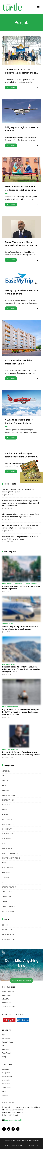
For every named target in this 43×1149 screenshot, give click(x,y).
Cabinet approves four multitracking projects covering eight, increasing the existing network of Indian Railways (20, 502)
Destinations (8, 800)
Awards (5, 781)
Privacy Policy (32, 1146)
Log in (5, 925)
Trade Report (12, 707)
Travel (5, 901)
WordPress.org (8, 939)
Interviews (6, 839)
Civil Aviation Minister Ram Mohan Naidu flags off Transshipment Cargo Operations (20, 515)
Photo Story (7, 868)
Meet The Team (8, 991)
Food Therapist (8, 824)
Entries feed (7, 930)
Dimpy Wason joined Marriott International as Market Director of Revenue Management (21, 244)
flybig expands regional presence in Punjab (21, 129)
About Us (5, 999)
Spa (3, 882)
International (8, 834)
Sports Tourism (9, 887)
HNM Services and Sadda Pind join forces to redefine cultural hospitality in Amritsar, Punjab (20, 188)
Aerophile (6, 624)
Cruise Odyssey (8, 795)
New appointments (10, 853)
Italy (4, 843)
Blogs (4, 785)
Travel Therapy (31, 583)
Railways (6, 872)
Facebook (4, 1129)
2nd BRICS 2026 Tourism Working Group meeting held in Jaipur (18, 490)
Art (3, 776)
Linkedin (17, 1129)
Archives (5, 1095)
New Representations (11, 858)
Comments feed (8, 935)
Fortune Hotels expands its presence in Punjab (18, 362)
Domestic (6, 664)
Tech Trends (7, 892)
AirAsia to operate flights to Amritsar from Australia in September (19, 421)
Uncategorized (8, 911)
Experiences (7, 583)
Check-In (5, 790)
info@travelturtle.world (13, 1120)
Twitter (8, 1129)
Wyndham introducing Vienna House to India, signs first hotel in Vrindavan (20, 537)
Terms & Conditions (13, 1146)
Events (5, 814)
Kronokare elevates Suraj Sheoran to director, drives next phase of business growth (20, 526)
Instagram (13, 1129)
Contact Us (6, 1002)
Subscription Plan (8, 1006)
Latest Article (18, 583)
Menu (38, 7)
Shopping (6, 877)
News (13, 624)
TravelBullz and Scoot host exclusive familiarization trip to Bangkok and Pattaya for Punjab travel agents (21, 71)
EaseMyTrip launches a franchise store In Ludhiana (21, 292)
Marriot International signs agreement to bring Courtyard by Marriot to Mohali (21, 455)
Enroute (5, 810)
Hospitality (7, 829)
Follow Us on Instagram (21, 980)
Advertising (6, 995)
